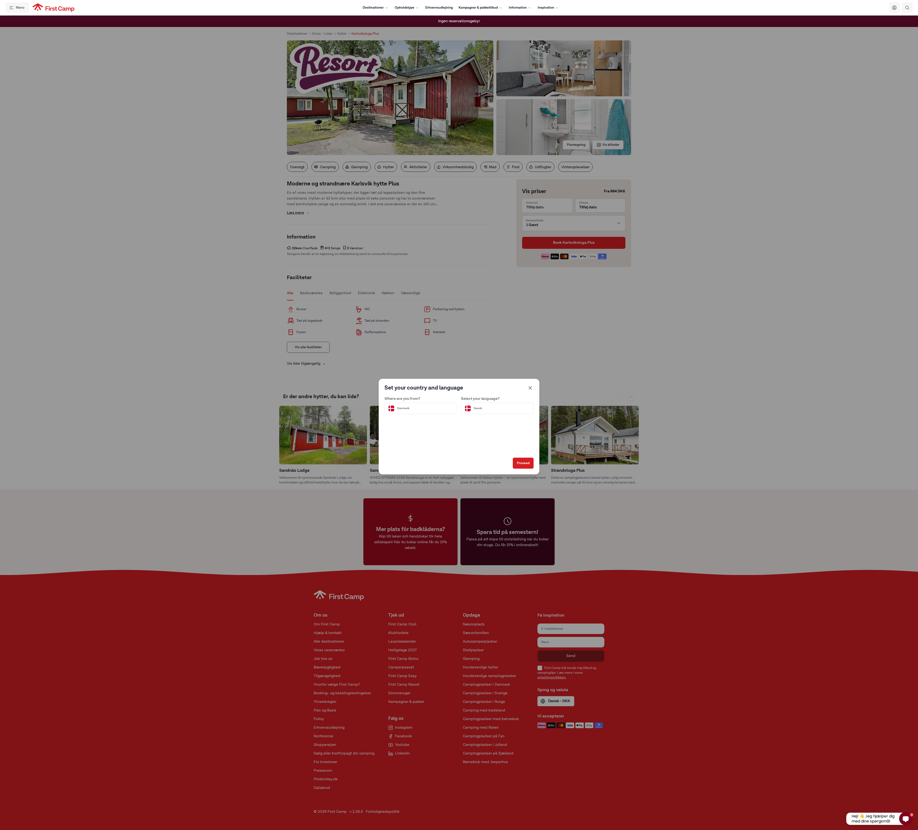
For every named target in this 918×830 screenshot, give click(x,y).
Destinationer (373, 7)
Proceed (523, 463)
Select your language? (480, 399)
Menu (20, 7)
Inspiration (546, 7)
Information (518, 7)
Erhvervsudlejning (439, 7)
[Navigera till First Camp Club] (894, 8)
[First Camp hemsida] (53, 7)
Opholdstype (404, 7)
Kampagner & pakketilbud (478, 7)
